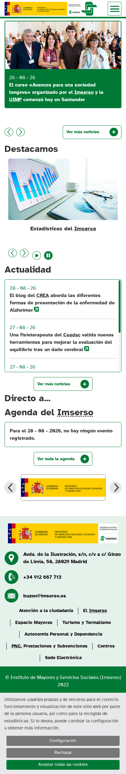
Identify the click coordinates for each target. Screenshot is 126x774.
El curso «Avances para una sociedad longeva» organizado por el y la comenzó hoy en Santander (56, 92)
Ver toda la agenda (56, 459)
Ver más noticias (82, 132)
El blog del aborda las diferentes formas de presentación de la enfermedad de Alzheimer (62, 303)
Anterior (9, 132)
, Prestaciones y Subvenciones (49, 646)
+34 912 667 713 (42, 577)
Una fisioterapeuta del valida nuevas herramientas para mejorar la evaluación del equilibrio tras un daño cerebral (62, 342)
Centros (106, 646)
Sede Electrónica (63, 657)
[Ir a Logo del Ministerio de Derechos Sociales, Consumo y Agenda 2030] (63, 487)
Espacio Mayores (33, 622)
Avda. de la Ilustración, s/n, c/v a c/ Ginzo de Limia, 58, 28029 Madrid (72, 558)
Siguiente (20, 132)
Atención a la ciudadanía (46, 610)
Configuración (63, 741)
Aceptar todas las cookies (63, 764)
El (95, 610)
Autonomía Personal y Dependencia (63, 634)
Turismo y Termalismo (86, 622)
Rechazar (63, 752)
